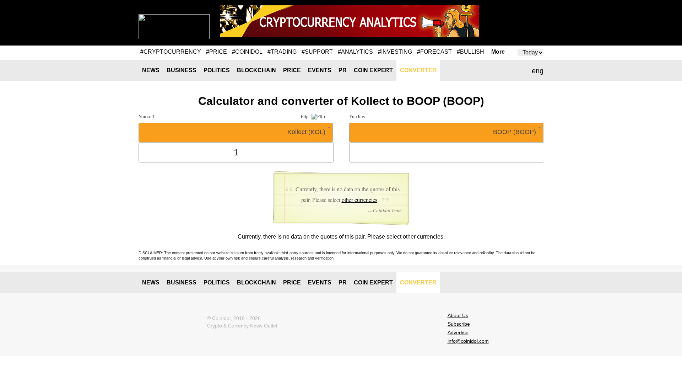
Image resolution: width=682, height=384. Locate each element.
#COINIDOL (247, 52)
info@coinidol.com (468, 341)
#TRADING (282, 52)
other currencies (359, 199)
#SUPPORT (317, 52)
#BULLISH (470, 52)
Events (319, 70)
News (150, 70)
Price (292, 70)
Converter (418, 70)
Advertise (458, 332)
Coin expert (373, 70)
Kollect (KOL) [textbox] (306, 131)
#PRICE (216, 52)
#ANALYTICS (355, 52)
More (498, 52)
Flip (305, 116)
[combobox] (236, 132)
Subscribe (459, 324)
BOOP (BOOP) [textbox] (514, 131)
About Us (458, 315)
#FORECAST (434, 52)
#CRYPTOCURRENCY (170, 52)
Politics (217, 70)
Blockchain (256, 70)
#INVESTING (395, 52)
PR (343, 70)
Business (181, 70)
